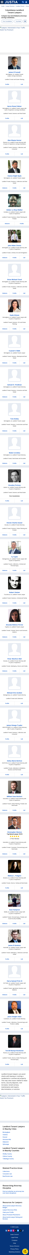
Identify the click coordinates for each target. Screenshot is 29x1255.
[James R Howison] (14, 936)
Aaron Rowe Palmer (14, 106)
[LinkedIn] (6, 1231)
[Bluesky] (18, 1231)
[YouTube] (9, 1231)
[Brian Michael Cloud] (14, 270)
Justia (2, 6)
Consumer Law (7, 1174)
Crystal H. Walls (14, 351)
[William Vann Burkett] (14, 787)
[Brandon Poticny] (14, 475)
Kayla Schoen (14, 315)
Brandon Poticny (14, 485)
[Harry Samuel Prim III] (14, 971)
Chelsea (5, 1135)
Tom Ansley (14, 419)
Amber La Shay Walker (14, 210)
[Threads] (16, 1231)
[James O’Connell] (14, 62)
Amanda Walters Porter (14, 625)
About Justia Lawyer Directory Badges (12, 1206)
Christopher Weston (14, 832)
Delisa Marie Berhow (14, 761)
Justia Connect (14, 1234)
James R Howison (14, 945)
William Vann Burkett (14, 796)
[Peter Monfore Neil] (14, 649)
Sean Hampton (14, 910)
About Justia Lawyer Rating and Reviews (12, 1218)
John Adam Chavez (14, 245)
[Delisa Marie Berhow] (14, 751)
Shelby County (7, 1154)
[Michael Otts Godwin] (14, 683)
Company (14, 1240)
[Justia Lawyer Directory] (23, 1231)
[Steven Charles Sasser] (14, 513)
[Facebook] (11, 1231)
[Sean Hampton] (14, 900)
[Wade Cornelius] (14, 443)
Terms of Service (14, 1246)
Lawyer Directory (10, 6)
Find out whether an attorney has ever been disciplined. (13, 1192)
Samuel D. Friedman (14, 385)
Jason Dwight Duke (14, 1017)
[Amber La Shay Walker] (14, 200)
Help (14, 1243)
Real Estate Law (7, 1176)
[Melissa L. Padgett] (14, 866)
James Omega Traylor (14, 725)
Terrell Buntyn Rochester (14, 1051)
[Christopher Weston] (14, 822)
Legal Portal (14, 1237)
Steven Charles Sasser (14, 523)
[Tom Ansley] (14, 409)
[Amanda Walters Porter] (14, 615)
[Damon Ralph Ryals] (14, 166)
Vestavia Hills (7, 1139)
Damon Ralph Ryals (14, 176)
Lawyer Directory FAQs (10, 1210)
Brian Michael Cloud (14, 279)
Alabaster (6, 1142)
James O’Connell (14, 72)
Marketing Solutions (14, 1252)
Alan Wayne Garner (14, 140)
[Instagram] (13, 1231)
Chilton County (7, 1156)
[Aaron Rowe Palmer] (14, 96)
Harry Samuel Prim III (14, 981)
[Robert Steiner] (14, 583)
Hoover (5, 1137)
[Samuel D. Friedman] (14, 375)
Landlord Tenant (20, 6)
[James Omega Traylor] (14, 716)
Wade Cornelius (14, 453)
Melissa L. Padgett (14, 876)
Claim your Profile (8, 1212)
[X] (20, 1231)
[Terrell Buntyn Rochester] (14, 1041)
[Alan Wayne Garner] (14, 130)
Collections (6, 1171)
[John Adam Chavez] (14, 236)
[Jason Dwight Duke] (14, 1007)
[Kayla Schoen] (14, 305)
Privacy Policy (14, 1249)
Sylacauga (6, 1144)
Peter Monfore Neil (14, 659)
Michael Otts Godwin (14, 693)
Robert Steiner (14, 592)
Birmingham (6, 1132)
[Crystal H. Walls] (14, 341)
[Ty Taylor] (14, 547)
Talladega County (8, 1159)
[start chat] (25, 1251)
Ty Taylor (14, 557)
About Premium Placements (11, 1215)
